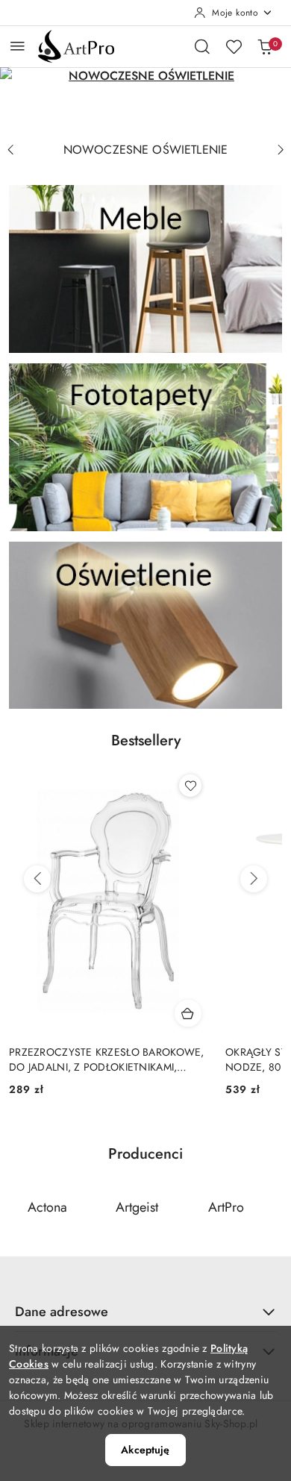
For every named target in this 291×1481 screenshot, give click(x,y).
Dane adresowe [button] (61, 1311)
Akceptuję (145, 1449)
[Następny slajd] (280, 150)
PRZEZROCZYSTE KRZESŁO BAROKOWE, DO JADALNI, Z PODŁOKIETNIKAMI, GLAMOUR (106, 1059)
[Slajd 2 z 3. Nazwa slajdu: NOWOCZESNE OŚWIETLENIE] (145, 101)
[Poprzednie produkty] (37, 879)
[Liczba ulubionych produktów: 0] (233, 46)
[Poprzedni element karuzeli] (18, 1207)
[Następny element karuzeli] (272, 1207)
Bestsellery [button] (146, 740)
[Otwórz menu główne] (17, 45)
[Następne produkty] (253, 879)
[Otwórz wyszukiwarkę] (202, 46)
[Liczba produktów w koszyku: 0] (265, 46)
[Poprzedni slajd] (10, 150)
